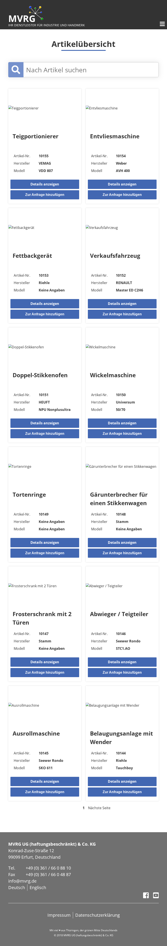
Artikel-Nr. (22, 156)
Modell (19, 170)
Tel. (11, 868)
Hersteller (22, 163)
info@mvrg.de (22, 881)
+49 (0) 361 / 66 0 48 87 (48, 874)
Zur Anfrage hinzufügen (44, 195)
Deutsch (16, 887)
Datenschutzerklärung (97, 915)
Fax (11, 874)
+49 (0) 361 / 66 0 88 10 (48, 868)
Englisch (38, 887)
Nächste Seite (99, 807)
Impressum (59, 915)
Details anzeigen (44, 184)
